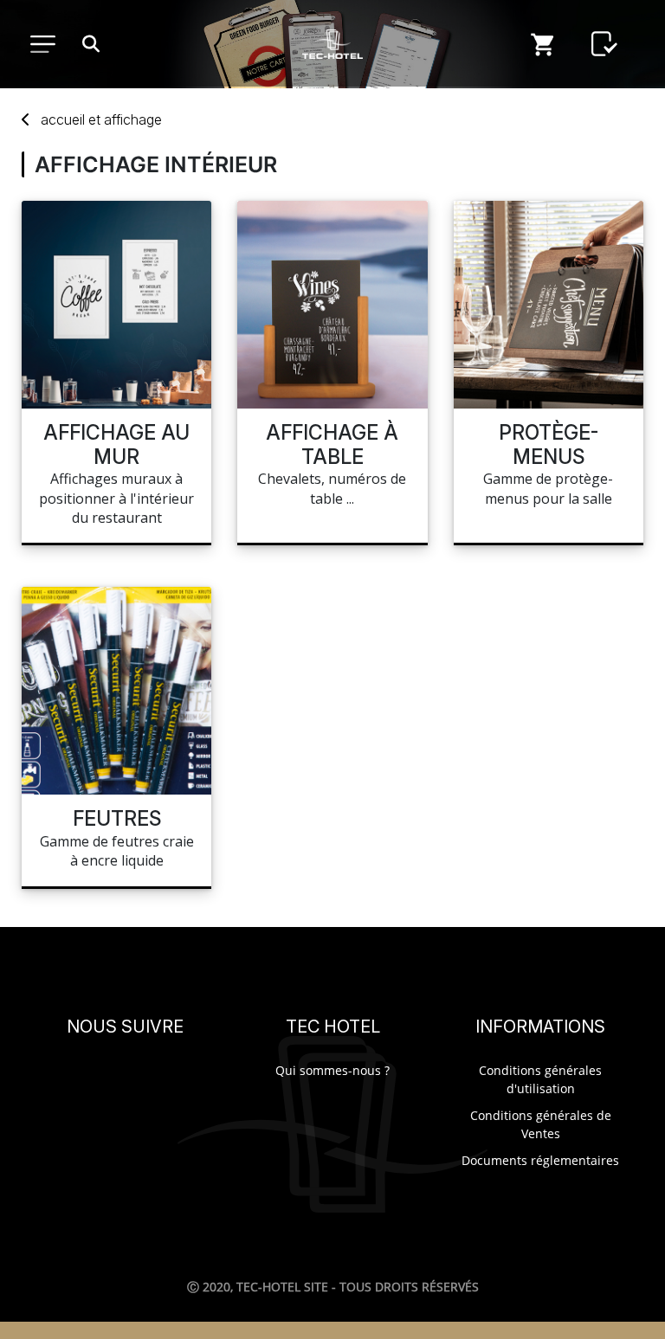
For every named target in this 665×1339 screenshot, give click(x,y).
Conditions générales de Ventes (540, 1124)
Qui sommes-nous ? (332, 1070)
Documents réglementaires (540, 1160)
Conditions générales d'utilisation (540, 1079)
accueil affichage (101, 119)
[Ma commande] (543, 44)
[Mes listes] (604, 44)
